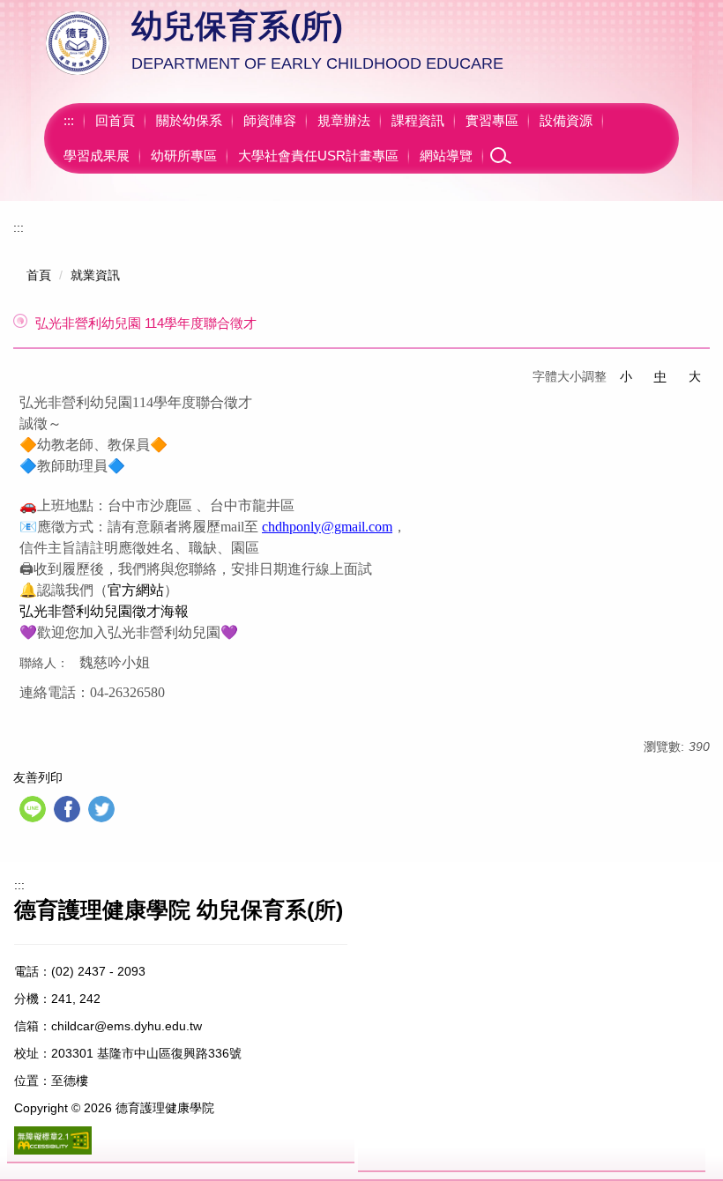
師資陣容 (269, 120)
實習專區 (492, 120)
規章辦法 (343, 120)
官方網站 (136, 590)
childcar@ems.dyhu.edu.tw (126, 1026)
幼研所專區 (184, 155)
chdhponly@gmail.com (327, 526)
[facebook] (69, 811)
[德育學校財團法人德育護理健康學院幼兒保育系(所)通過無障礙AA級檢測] (53, 1140)
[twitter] (103, 811)
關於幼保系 (189, 120)
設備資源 (566, 120)
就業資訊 (95, 275)
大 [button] (695, 376)
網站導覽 (446, 155)
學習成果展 (96, 155)
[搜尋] (500, 156)
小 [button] (626, 376)
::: (68, 120)
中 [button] (660, 376)
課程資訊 (417, 120)
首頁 (38, 275)
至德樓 (69, 1080)
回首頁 (115, 120)
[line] (34, 811)
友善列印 (38, 777)
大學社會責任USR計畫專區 (318, 155)
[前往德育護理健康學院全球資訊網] (79, 42)
